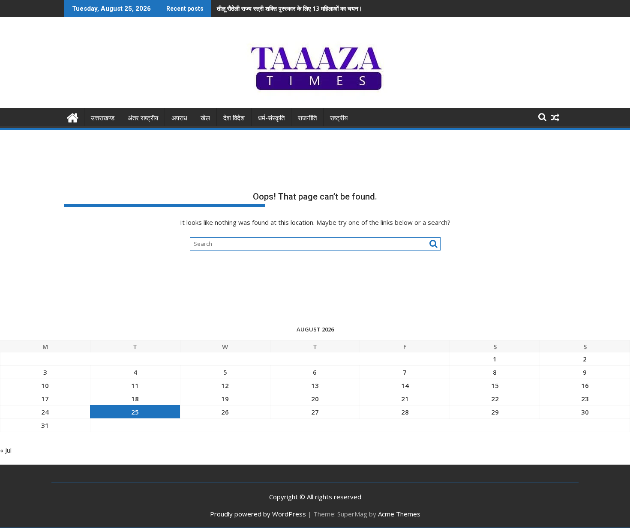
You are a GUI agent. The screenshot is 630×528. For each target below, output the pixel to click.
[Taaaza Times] (72, 117)
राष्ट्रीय (339, 118)
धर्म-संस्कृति (271, 118)
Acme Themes (399, 514)
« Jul (6, 450)
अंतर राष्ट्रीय (143, 118)
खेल (205, 118)
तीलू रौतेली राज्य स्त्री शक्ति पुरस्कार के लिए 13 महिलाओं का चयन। (289, 8)
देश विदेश (234, 118)
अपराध (179, 118)
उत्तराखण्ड (102, 118)
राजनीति (307, 118)
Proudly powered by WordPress (258, 514)
